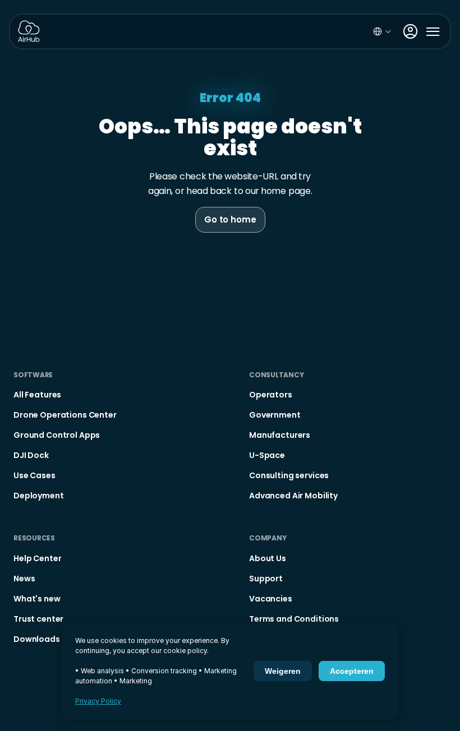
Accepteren (352, 671)
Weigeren (283, 671)
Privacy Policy (98, 701)
